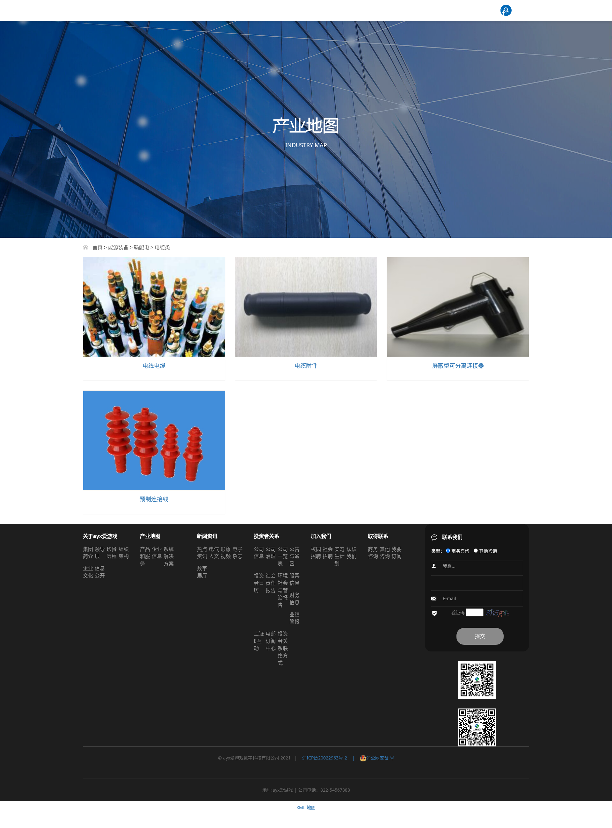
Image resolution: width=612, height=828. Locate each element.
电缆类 (162, 247)
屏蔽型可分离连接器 (458, 365)
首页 (97, 247)
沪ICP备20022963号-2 (324, 758)
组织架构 (124, 553)
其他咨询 (385, 553)
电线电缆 (153, 365)
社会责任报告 (271, 583)
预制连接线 (154, 499)
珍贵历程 (111, 553)
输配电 (141, 247)
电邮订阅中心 (271, 641)
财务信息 (294, 599)
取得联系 (378, 536)
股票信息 (294, 579)
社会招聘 (328, 553)
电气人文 (214, 553)
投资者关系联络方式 (283, 648)
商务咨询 (373, 553)
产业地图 (150, 536)
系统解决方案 (169, 556)
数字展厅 (202, 572)
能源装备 (118, 247)
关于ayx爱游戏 (100, 536)
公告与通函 (294, 556)
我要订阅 (396, 553)
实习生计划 (339, 556)
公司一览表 (283, 556)
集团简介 (88, 553)
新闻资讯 (207, 536)
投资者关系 (266, 536)
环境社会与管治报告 (283, 590)
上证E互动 (259, 641)
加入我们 (321, 536)
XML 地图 (306, 807)
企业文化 (88, 572)
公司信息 (259, 553)
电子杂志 (237, 553)
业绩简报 (294, 618)
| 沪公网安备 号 (370, 758)
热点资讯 (202, 553)
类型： (438, 551)
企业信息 (157, 553)
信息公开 (100, 572)
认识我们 (351, 553)
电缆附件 (306, 365)
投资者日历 (259, 583)
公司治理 (271, 553)
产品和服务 (145, 556)
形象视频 (226, 553)
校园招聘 (316, 553)
